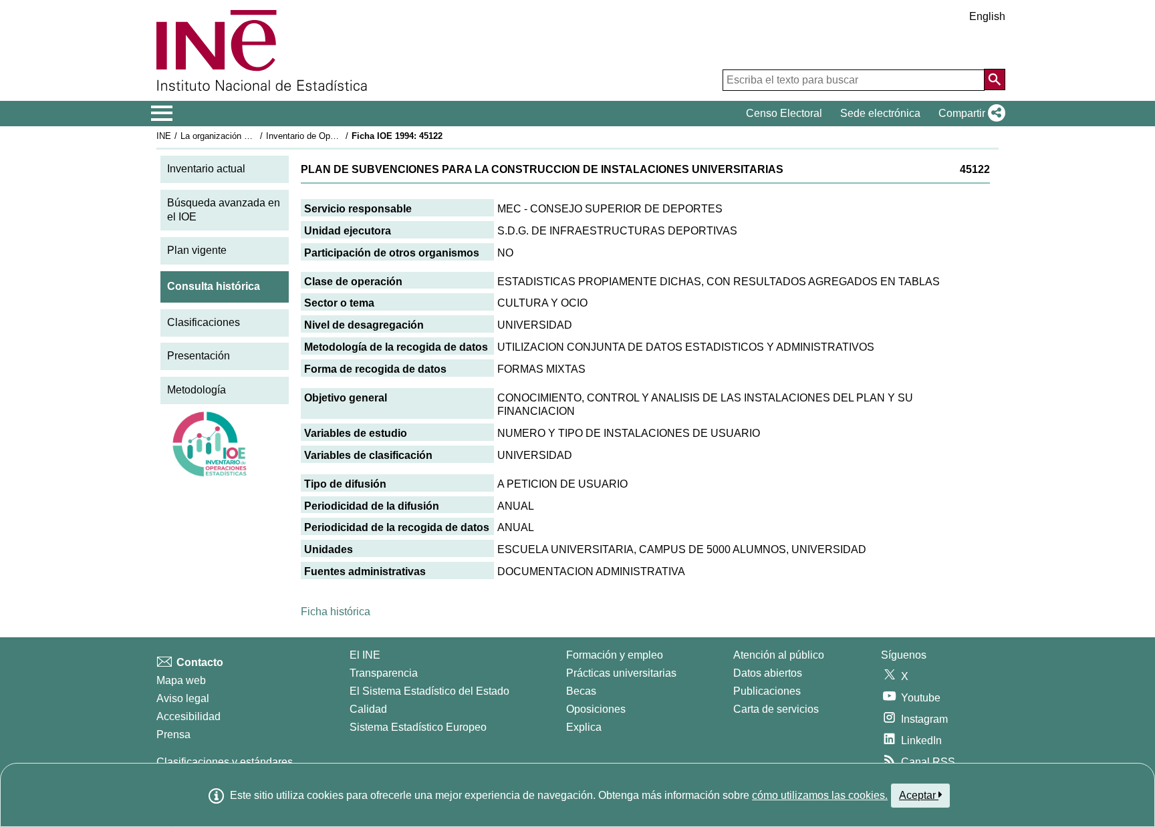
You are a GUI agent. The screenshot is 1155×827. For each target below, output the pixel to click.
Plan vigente (197, 250)
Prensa (173, 734)
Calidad (368, 709)
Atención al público (778, 655)
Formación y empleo (614, 655)
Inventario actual (206, 168)
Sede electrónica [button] (880, 113)
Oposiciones (596, 709)
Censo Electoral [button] (784, 113)
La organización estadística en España (255, 136)
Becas (581, 691)
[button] (969, 114)
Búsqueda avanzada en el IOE (223, 209)
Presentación (198, 355)
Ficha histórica (335, 611)
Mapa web (181, 680)
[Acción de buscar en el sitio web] (994, 79)
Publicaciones (767, 691)
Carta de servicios (776, 709)
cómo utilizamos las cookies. (820, 795)
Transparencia (384, 673)
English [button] (987, 16)
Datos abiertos (767, 673)
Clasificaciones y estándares (224, 762)
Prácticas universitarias (621, 673)
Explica (584, 727)
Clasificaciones (203, 322)
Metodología (196, 389)
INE (163, 136)
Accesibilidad (188, 716)
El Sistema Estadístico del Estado (429, 691)
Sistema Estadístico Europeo (418, 727)
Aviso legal (182, 698)
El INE (365, 655)
